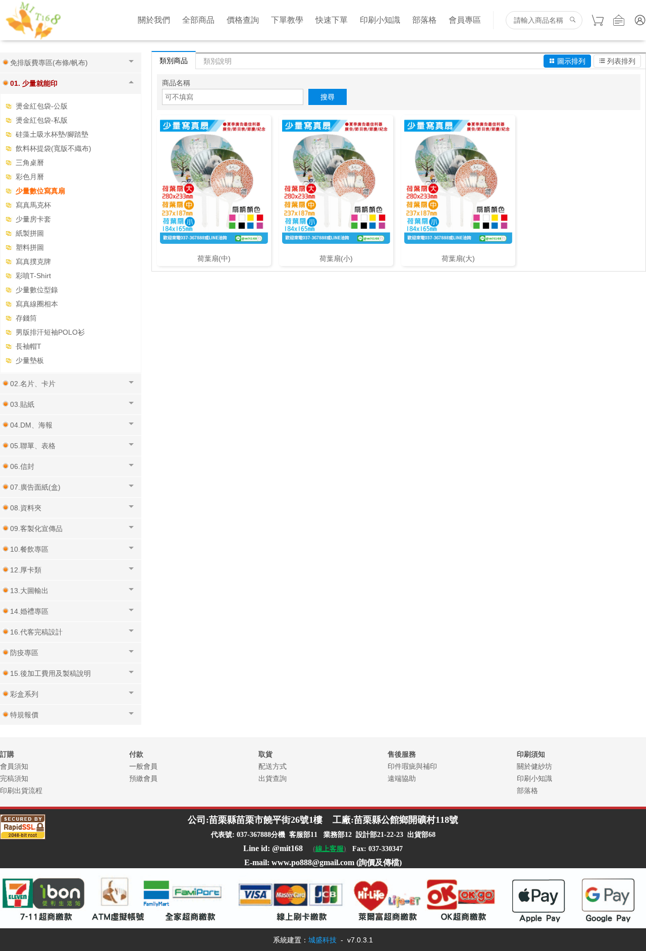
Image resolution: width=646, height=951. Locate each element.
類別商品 (173, 61)
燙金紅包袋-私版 (42, 120)
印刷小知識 (380, 20)
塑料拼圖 (30, 247)
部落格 (424, 20)
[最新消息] (619, 20)
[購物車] (597, 20)
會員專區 (465, 20)
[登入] (640, 20)
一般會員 (143, 766)
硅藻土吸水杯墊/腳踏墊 (52, 134)
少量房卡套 (33, 219)
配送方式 (272, 766)
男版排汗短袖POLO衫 (50, 332)
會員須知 (14, 766)
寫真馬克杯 (33, 205)
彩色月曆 (30, 177)
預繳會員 (143, 778)
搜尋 (327, 97)
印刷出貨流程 (21, 790)
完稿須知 (14, 778)
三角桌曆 (30, 163)
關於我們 (154, 20)
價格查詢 (243, 20)
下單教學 (287, 20)
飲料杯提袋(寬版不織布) (53, 148)
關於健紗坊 (534, 766)
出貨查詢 (272, 778)
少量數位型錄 (37, 290)
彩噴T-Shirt (33, 276)
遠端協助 (402, 778)
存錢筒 (26, 318)
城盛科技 (322, 940)
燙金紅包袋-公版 (42, 106)
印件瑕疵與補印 (412, 766)
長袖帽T (28, 346)
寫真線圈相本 (37, 304)
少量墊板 (30, 360)
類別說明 (217, 61)
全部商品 (198, 20)
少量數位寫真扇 (40, 191)
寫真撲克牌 (33, 261)
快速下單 (331, 20)
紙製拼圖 (30, 233)
